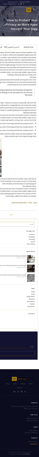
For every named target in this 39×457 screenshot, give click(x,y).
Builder (32, 304)
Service (22, 384)
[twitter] (22, 391)
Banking (32, 239)
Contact (19, 388)
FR (23, 4)
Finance (32, 234)
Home (31, 384)
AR (21, 4)
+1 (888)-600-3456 (25, 2)
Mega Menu (22, 202)
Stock (33, 242)
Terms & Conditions (31, 433)
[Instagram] (18, 391)
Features (14, 202)
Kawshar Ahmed (21, 258)
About (15, 384)
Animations (31, 301)
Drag (35, 202)
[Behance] (15, 391)
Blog (7, 384)
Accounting (31, 244)
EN (18, 4)
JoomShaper (12, 452)
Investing (32, 237)
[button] (9, 4)
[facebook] (24, 391)
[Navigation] (34, 10)
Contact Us (34, 444)
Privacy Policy (33, 431)
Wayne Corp (28, 47)
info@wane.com (13, 2)
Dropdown (31, 306)
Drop (30, 202)
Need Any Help (33, 442)
